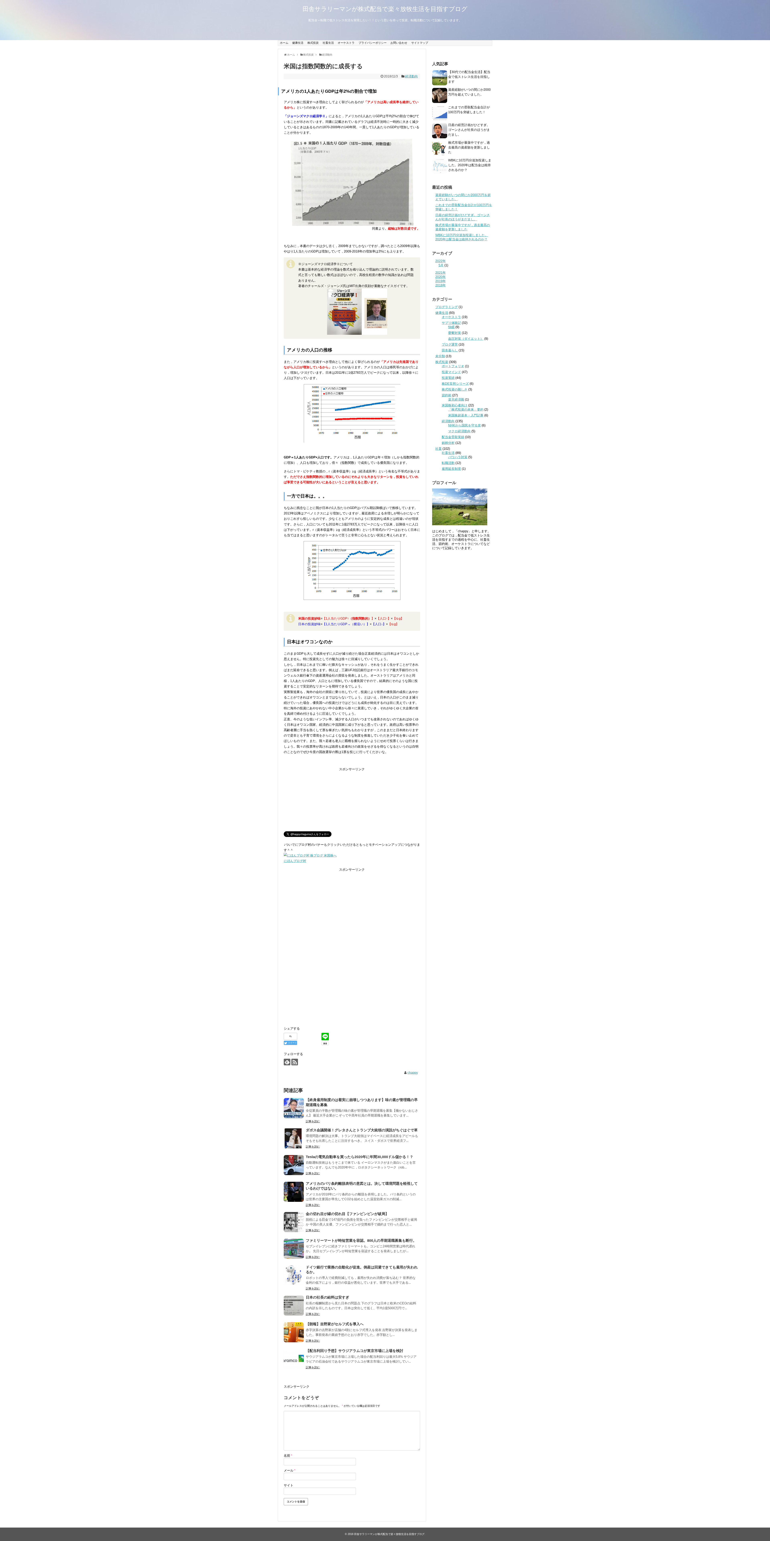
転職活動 (448, 463)
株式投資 (313, 42)
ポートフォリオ (453, 366)
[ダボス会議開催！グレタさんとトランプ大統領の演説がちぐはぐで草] (294, 1138)
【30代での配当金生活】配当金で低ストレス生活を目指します (469, 76)
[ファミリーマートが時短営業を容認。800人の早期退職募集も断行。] (294, 1249)
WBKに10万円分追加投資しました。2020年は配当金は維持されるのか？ (469, 165)
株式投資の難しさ (454, 389)
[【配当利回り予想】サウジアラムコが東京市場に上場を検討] (294, 1359)
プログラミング (446, 307)
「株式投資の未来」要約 (465, 409)
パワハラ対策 (457, 457)
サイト (288, 1485)
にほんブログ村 (295, 861)
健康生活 (297, 42)
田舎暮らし (450, 350)
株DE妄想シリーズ (455, 383)
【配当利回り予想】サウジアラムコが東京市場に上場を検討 (354, 1351)
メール (289, 1470)
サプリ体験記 (451, 323)
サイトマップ (419, 42)
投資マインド (451, 372)
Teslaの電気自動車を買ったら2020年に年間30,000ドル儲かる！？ (359, 1157)
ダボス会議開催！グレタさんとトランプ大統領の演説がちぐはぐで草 (362, 1130)
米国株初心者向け (454, 405)
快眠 (451, 327)
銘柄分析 (448, 443)
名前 (288, 1455)
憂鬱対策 (454, 333)
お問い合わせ (398, 42)
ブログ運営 (450, 344)
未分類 (440, 356)
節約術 (446, 395)
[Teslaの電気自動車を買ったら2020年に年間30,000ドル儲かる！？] (294, 1165)
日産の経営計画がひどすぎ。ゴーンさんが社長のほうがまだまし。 (469, 129)
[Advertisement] (352, 800)
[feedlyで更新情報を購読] (287, 1062)
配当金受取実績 (453, 437)
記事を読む (313, 1121)
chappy (412, 1072)
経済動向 (411, 76)
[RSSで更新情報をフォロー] (294, 1062)
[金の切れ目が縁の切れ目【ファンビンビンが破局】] (294, 1222)
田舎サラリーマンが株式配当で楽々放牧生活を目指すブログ (385, 9)
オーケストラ (346, 42)
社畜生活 (328, 42)
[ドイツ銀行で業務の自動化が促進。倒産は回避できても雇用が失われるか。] (294, 1275)
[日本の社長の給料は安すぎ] (294, 1306)
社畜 (438, 448)
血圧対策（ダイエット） (465, 338)
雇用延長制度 (451, 468)
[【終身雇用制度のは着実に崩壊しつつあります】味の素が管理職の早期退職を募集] (294, 1108)
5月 (441, 265)
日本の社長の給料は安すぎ (327, 1297)
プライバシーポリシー (373, 42)
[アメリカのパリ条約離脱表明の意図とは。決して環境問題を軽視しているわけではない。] (294, 1192)
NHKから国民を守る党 (464, 425)
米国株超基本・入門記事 (465, 415)
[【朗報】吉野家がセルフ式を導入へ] (294, 1332)
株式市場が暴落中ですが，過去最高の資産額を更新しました (469, 147)
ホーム (284, 42)
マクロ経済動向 (459, 431)
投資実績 (448, 378)
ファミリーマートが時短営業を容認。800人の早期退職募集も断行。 (361, 1241)
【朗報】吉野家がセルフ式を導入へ (335, 1324)
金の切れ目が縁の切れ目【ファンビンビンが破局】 (347, 1214)
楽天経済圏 (456, 399)
